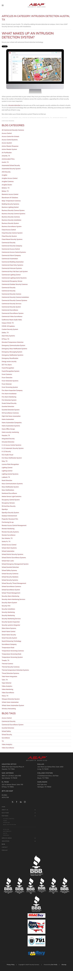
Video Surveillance (8, 748)
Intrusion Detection (60, 117)
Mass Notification (9, 824)
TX (3, 741)
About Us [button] (5, 809)
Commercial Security (8, 721)
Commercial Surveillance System (12, 724)
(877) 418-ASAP (7, 791)
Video (5, 820)
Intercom (6, 822)
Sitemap (64, 964)
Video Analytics (7, 744)
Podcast (5, 850)
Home (3, 806)
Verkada (6, 835)
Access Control (7, 718)
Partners (5, 815)
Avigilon (6, 829)
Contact (5, 847)
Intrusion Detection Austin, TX (41, 117)
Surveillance (6, 738)
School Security (7, 734)
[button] (3, 5)
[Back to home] (36, 5)
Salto (5, 833)
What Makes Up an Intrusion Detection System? (28, 35)
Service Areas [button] (7, 838)
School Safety (6, 731)
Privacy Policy (11, 964)
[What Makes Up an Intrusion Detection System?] (35, 71)
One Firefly (54, 964)
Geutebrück (7, 831)
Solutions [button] (5, 812)
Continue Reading (8, 120)
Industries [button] (5, 841)
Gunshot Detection (8, 728)
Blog (3, 844)
